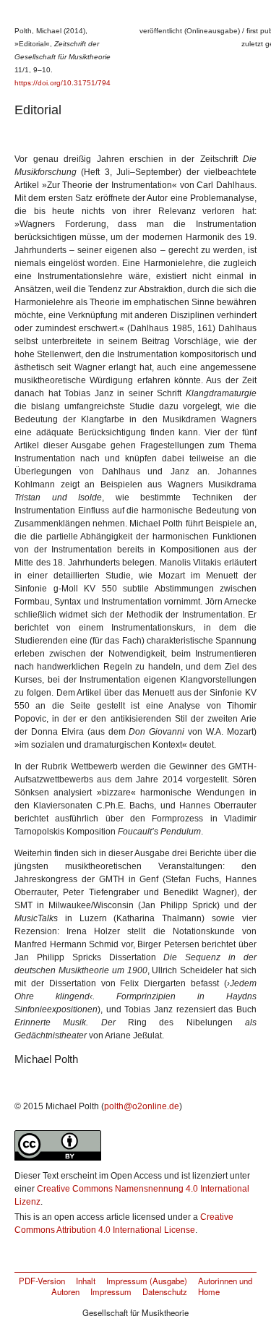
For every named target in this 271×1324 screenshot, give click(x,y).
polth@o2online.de (141, 1106)
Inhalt (85, 1280)
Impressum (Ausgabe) (146, 1280)
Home (209, 1291)
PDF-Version (42, 1280)
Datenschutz (164, 1291)
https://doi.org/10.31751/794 (62, 83)
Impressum (111, 1291)
